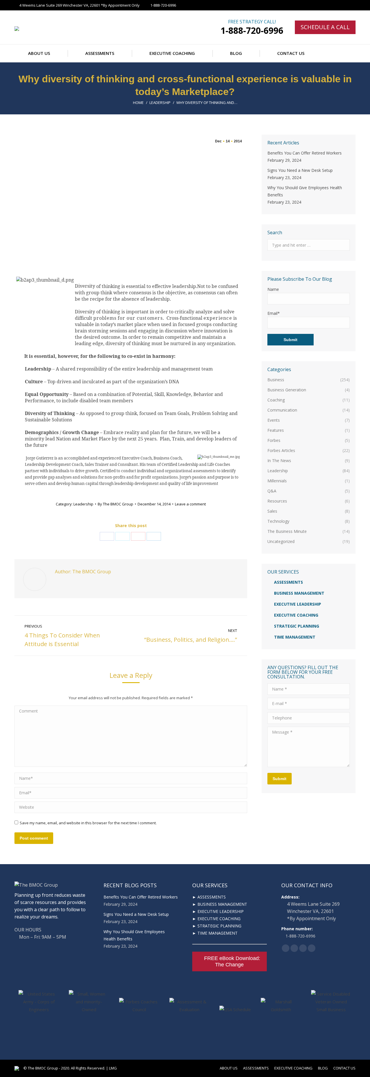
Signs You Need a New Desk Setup (300, 170)
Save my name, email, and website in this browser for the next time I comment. (88, 822)
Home (138, 102)
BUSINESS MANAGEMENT (299, 593)
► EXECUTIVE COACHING (216, 918)
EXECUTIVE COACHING (296, 615)
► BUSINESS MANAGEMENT (219, 904)
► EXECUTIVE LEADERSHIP (218, 911)
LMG (113, 1068)
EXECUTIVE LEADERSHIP (297, 604)
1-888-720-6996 (252, 30)
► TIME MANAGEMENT (215, 933)
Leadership (160, 102)
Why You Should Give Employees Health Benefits (304, 191)
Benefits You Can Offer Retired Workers (304, 153)
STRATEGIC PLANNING (296, 626)
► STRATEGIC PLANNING (216, 926)
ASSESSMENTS (288, 582)
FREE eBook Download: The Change (232, 961)
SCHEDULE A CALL (325, 27)
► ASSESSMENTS (209, 897)
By (115, 504)
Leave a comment (190, 504)
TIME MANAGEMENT (294, 637)
